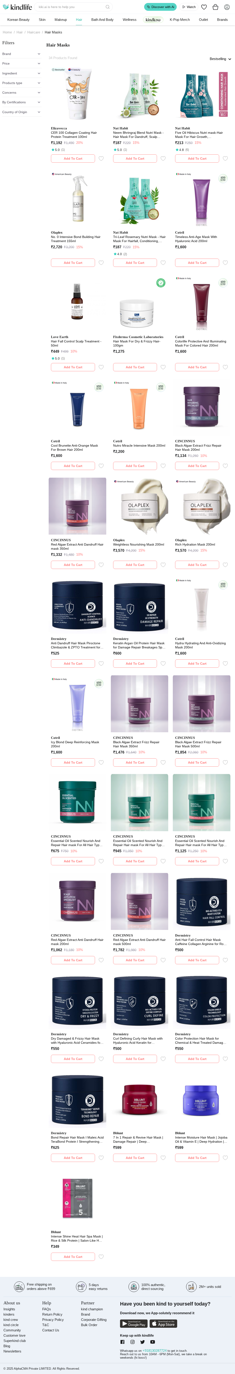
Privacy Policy (53, 1320)
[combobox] (73, 6)
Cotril (179, 232)
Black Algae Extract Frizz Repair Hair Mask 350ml (136, 744)
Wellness (130, 20)
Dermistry (59, 639)
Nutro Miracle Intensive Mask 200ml (139, 445)
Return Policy (52, 1314)
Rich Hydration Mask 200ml (195, 544)
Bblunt (118, 1133)
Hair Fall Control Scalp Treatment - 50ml (76, 343)
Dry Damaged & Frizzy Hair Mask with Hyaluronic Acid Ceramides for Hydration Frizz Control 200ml (76, 1041)
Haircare (33, 32)
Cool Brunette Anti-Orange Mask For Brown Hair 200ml (74, 447)
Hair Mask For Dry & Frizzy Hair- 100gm (136, 343)
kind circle (11, 1325)
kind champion (92, 1309)
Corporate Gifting (93, 1320)
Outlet (203, 20)
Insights (9, 1309)
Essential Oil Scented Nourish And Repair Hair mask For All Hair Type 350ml (138, 843)
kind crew (10, 1320)
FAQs (46, 1309)
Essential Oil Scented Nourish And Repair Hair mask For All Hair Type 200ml (76, 843)
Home (7, 32)
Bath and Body (102, 20)
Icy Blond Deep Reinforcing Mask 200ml (75, 744)
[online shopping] (17, 7)
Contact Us (50, 1330)
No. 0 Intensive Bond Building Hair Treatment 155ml (76, 239)
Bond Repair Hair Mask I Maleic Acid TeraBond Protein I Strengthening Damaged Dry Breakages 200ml (77, 1140)
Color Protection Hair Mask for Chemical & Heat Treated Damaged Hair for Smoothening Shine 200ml (201, 1041)
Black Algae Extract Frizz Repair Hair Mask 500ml (198, 744)
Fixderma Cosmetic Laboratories (138, 337)
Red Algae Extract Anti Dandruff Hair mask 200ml (77, 942)
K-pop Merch (180, 20)
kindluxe (153, 20)
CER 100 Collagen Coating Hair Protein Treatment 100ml (74, 135)
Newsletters (12, 1351)
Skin (42, 20)
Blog (6, 1346)
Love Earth (59, 337)
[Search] (108, 6)
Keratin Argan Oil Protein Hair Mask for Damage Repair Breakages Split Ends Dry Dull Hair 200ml (139, 645)
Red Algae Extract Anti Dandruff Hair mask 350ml (77, 546)
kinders (8, 1314)
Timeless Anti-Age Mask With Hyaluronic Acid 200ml (196, 239)
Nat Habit (120, 128)
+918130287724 (155, 1350)
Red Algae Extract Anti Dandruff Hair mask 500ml (139, 942)
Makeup (61, 20)
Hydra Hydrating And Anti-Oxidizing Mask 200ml (200, 645)
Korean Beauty (18, 20)
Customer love (14, 1335)
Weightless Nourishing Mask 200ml (138, 544)
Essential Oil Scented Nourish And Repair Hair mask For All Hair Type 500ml (200, 843)
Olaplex (57, 232)
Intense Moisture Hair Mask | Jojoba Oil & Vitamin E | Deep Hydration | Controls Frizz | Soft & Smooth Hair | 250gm (201, 1140)
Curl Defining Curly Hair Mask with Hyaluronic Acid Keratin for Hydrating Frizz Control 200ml (138, 1041)
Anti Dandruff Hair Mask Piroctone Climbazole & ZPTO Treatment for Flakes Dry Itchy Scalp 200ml (75, 645)
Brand (85, 1314)
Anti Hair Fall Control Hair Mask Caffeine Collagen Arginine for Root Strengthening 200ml (200, 942)
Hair (79, 20)
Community (12, 1330)
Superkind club (14, 1341)
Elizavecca (59, 128)
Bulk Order (89, 1325)
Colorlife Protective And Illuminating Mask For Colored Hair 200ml (200, 343)
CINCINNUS (185, 441)
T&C (45, 1325)
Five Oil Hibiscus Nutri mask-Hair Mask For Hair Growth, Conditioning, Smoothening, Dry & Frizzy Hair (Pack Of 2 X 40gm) (199, 135)
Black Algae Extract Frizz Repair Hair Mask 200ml (198, 447)
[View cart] (215, 7)
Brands (222, 20)
